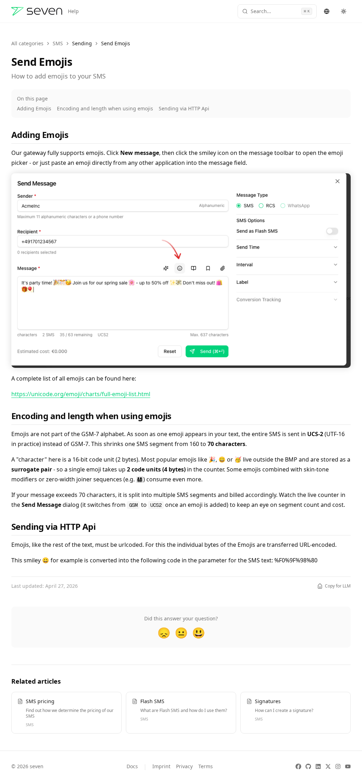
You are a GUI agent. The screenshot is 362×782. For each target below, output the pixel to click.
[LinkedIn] (318, 766)
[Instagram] (338, 766)
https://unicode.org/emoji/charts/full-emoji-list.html (80, 394)
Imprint (161, 766)
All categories (27, 43)
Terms (205, 766)
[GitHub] (308, 766)
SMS (58, 43)
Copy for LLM (338, 586)
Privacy (184, 766)
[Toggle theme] (344, 11)
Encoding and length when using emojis (105, 108)
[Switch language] (327, 11)
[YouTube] (348, 766)
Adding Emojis (34, 108)
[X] (328, 766)
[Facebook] (298, 766)
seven (36, 766)
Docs (132, 766)
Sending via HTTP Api (184, 108)
